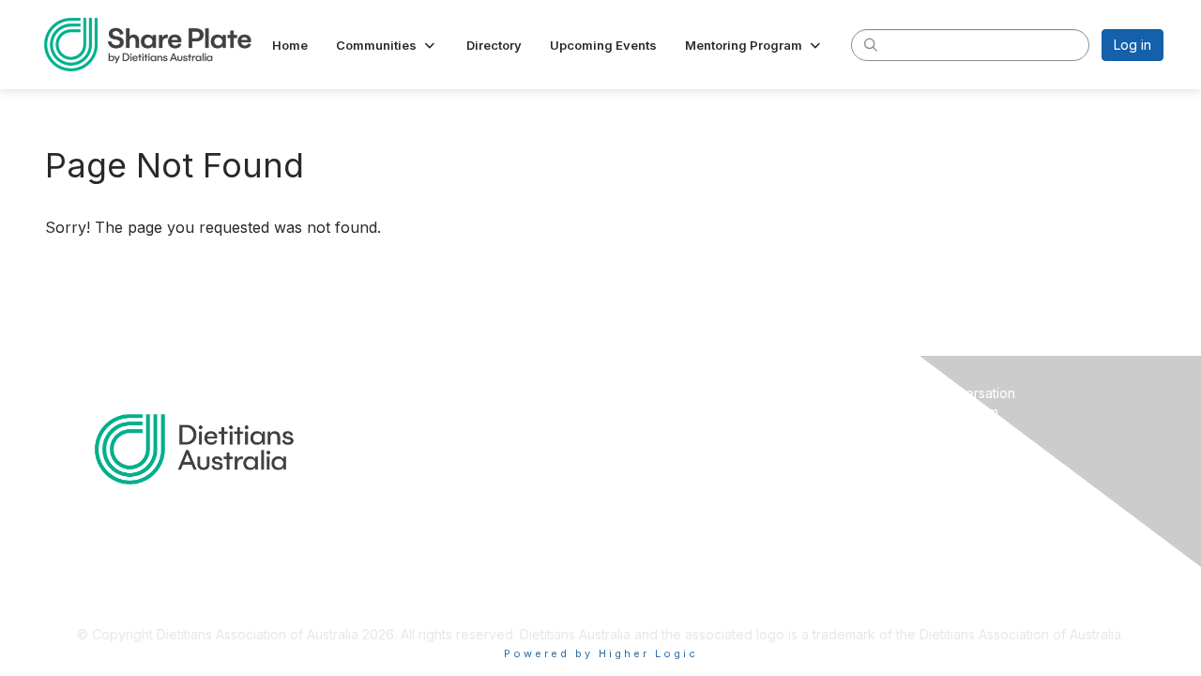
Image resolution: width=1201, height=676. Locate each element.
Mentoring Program (938, 412)
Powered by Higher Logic (601, 653)
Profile (628, 412)
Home (626, 393)
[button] (387, 45)
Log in (1132, 45)
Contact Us (913, 448)
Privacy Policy (922, 466)
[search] (870, 44)
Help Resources (929, 430)
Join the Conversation (947, 393)
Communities (647, 430)
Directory (636, 448)
